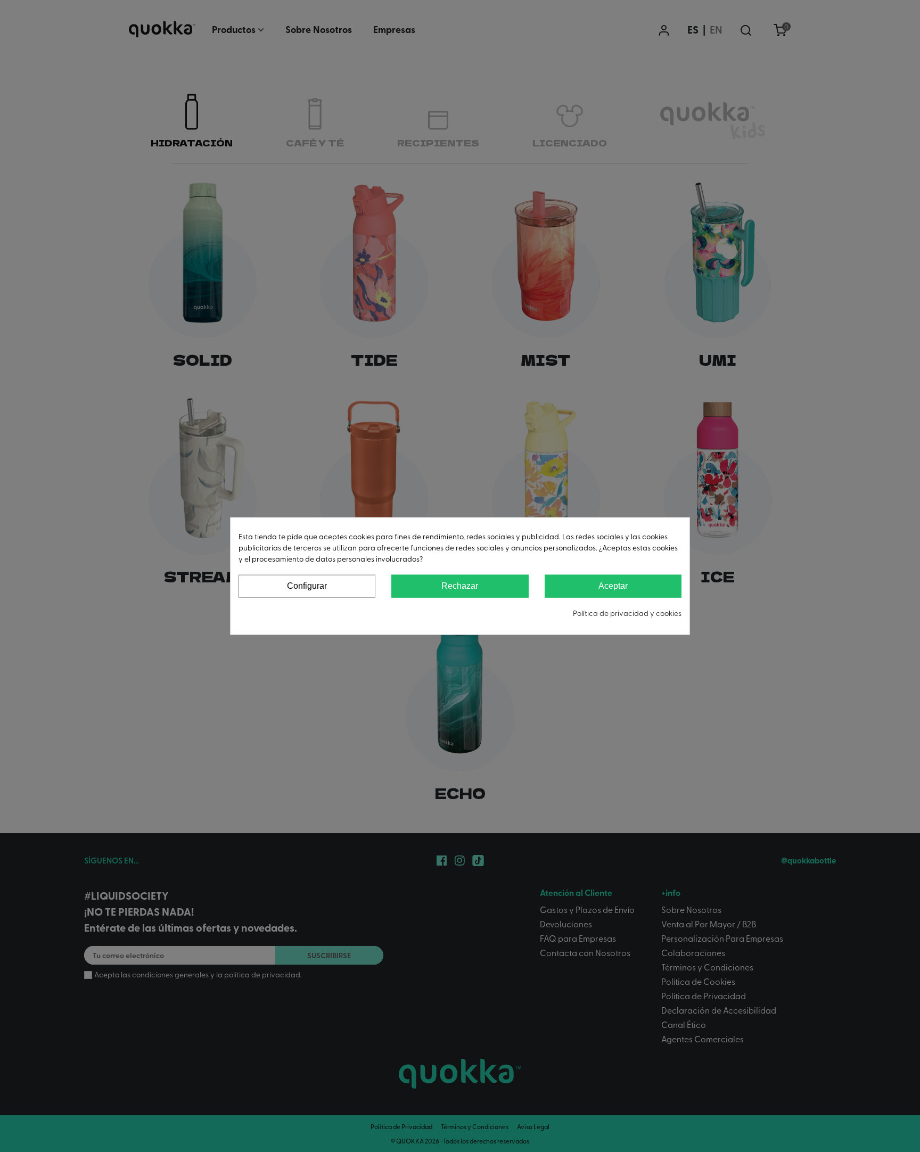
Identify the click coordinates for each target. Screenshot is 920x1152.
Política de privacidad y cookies (627, 612)
